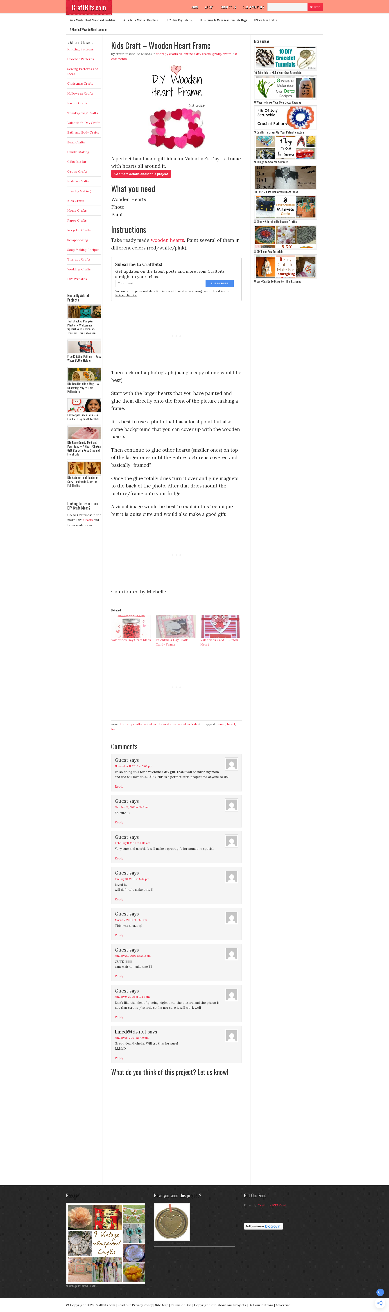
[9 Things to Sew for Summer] (285, 159)
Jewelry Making (79, 191)
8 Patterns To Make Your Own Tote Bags (223, 20)
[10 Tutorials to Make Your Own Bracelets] (285, 69)
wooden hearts (167, 240)
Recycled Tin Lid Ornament (169, 1243)
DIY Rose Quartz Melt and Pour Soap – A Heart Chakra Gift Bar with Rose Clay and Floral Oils (84, 448)
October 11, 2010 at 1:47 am (132, 807)
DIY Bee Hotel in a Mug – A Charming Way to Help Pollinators (83, 387)
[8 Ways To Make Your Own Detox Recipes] (285, 99)
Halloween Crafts (80, 93)
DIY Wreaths (77, 279)
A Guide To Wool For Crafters (140, 20)
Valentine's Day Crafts (195, 54)
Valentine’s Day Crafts (83, 123)
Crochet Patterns (80, 59)
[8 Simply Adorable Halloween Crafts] (285, 218)
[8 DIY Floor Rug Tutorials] (285, 248)
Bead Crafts (76, 142)
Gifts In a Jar (76, 162)
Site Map (161, 1305)
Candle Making (78, 152)
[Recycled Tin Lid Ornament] (172, 1240)
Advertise (283, 1305)
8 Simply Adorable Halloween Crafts (275, 221)
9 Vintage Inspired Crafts (81, 1285)
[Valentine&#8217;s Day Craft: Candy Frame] (176, 626)
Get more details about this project (141, 174)
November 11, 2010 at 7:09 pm (133, 766)
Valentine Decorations (159, 724)
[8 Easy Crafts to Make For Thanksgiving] (285, 278)
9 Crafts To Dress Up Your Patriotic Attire (279, 132)
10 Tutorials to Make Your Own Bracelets (277, 72)
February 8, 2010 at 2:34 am (132, 843)
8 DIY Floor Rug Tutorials (179, 20)
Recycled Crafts (79, 230)
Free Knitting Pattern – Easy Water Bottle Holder (84, 358)
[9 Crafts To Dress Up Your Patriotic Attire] (285, 129)
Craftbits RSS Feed (272, 1205)
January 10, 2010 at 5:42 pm (132, 879)
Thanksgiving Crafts (82, 113)
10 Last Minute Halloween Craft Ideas (276, 191)
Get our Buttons (261, 1305)
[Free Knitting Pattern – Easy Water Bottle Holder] (85, 353)
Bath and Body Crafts (83, 132)
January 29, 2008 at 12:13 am (133, 955)
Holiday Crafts (78, 181)
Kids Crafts (75, 201)
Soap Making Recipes (83, 250)
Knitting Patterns (80, 49)
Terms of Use (181, 1305)
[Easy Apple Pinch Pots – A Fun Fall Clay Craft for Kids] (85, 412)
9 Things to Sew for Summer (271, 161)
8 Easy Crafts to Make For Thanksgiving (277, 281)
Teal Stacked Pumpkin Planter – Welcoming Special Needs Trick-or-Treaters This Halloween (81, 327)
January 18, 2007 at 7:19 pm (132, 1037)
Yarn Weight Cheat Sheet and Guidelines (93, 20)
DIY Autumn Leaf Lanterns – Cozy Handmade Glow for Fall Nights (84, 481)
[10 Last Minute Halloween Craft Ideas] (285, 189)
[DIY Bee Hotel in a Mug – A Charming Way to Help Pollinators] (85, 380)
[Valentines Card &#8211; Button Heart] (220, 626)
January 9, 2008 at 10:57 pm (132, 996)
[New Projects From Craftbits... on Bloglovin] (263, 1228)
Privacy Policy (142, 1305)
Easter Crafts (77, 103)
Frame (221, 724)
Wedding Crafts (79, 269)
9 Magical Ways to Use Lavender (88, 29)
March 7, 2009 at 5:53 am (131, 920)
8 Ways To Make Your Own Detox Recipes (277, 102)
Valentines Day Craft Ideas (131, 640)
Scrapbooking (77, 240)
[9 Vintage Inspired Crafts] (106, 1283)
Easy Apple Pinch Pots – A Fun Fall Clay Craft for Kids (83, 416)
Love (114, 729)
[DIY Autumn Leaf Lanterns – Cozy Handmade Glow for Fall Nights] (85, 474)
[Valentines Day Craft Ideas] (131, 626)
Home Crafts (77, 210)
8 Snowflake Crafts (265, 20)
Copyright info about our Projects (220, 1305)
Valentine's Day (188, 724)
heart (231, 724)
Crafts (88, 520)
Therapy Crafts (167, 54)
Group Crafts (221, 54)
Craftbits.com (105, 1305)
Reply (119, 786)
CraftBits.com (89, 7)
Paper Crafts (77, 220)
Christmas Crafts (80, 84)
